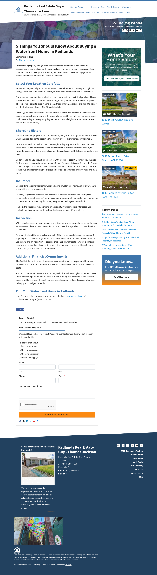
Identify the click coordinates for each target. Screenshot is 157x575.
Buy (112, 26)
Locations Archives (133, 26)
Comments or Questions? (30, 386)
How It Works (137, 462)
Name (22, 362)
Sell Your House (136, 454)
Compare (126, 7)
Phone (22, 376)
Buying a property (30, 350)
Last (60, 371)
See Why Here (121, 277)
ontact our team (75, 296)
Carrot (69, 564)
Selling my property (30, 346)
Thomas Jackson (26, 60)
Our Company (137, 465)
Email (62, 376)
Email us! (62, 473)
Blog (121, 12)
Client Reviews (113, 7)
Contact (119, 26)
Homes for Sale (97, 7)
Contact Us (138, 469)
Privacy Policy (137, 473)
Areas (127, 12)
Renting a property (30, 353)
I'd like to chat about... (29, 342)
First (20, 371)
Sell (106, 26)
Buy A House (137, 458)
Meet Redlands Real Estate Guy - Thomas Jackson (93, 12)
